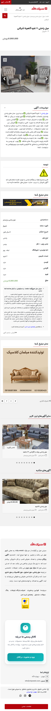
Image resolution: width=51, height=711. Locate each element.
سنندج (43, 492)
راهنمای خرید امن (27, 594)
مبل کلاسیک (18, 572)
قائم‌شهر (42, 437)
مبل (43, 16)
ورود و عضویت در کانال (25, 657)
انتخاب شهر (5, 2)
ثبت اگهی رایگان (20, 10)
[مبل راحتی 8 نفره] (25, 491)
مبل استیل (28, 572)
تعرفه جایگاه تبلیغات (17, 590)
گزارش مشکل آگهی (9, 333)
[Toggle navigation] (5, 9)
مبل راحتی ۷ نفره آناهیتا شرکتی (33, 28)
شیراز (44, 31)
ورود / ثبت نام (44, 2)
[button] (25, 108)
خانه (47, 16)
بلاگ (6, 590)
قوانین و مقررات (33, 590)
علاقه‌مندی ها (33, 2)
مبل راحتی (44, 113)
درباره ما (43, 590)
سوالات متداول (39, 594)
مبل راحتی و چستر (35, 16)
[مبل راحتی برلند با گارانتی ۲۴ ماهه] (25, 437)
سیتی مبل (23, 182)
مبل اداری (8, 572)
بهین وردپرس (31, 692)
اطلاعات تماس (26, 706)
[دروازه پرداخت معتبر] (25, 603)
